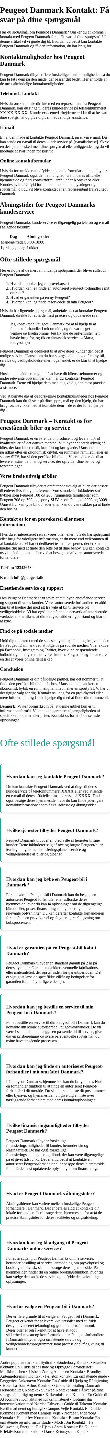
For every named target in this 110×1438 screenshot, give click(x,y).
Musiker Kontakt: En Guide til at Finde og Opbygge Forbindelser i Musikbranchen (53, 1367)
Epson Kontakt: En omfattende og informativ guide (50, 1419)
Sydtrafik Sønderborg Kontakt (65, 1362)
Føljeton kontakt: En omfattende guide (76, 1376)
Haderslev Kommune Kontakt (41, 1417)
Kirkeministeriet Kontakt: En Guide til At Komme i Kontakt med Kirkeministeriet (53, 1396)
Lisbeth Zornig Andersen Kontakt (56, 1371)
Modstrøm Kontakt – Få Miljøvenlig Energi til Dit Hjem (46, 1424)
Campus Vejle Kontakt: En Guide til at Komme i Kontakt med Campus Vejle (54, 1410)
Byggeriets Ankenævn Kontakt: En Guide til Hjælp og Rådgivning (54, 1381)
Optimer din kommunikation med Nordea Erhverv (46, 1401)
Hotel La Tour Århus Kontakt (27, 1385)
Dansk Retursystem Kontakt (67, 1431)
